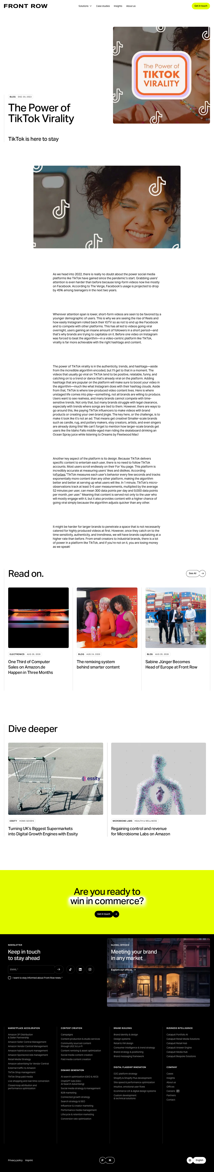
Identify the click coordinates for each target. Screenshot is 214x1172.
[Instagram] (90, 969)
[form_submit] (59, 969)
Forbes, (61, 474)
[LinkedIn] (80, 969)
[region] (109, 639)
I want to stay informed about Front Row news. (37, 977)
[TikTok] (70, 969)
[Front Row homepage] (25, 6)
